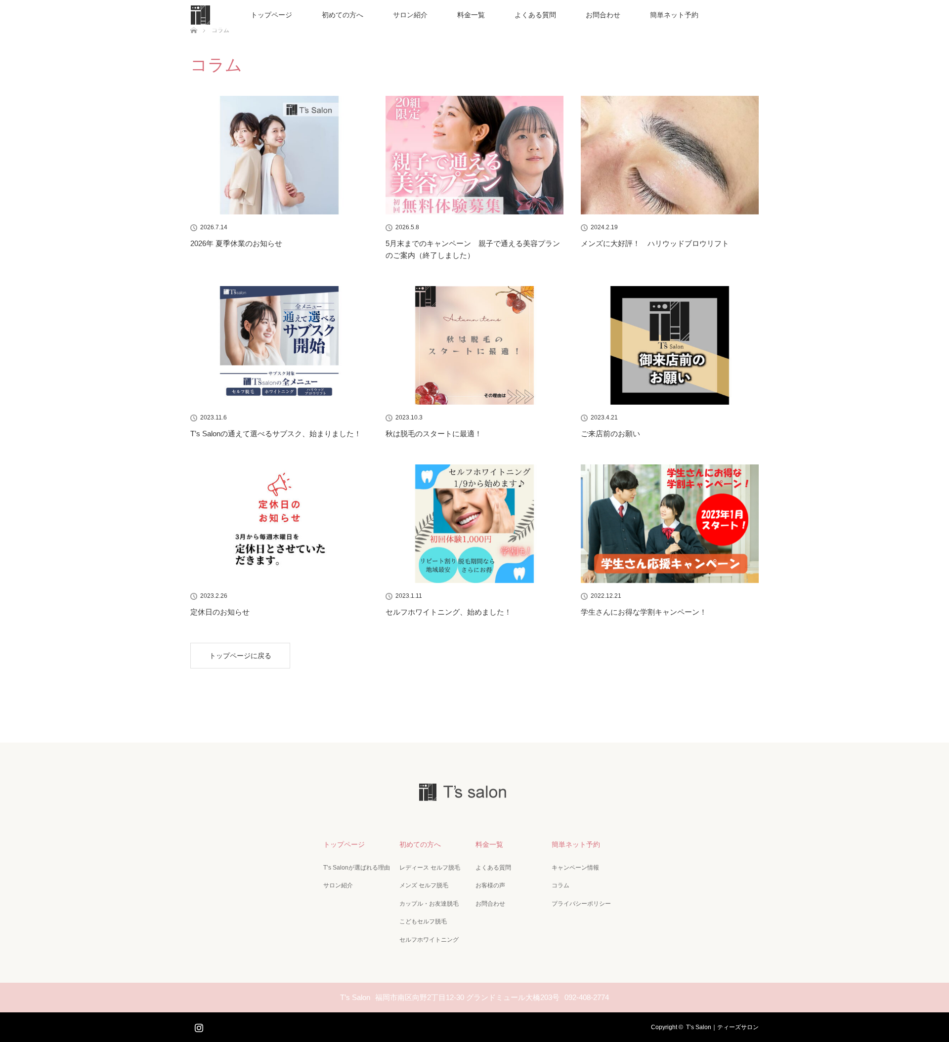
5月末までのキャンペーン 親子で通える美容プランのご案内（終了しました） (473, 249)
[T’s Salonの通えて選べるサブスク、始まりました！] (279, 345)
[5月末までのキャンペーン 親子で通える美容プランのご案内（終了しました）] (474, 155)
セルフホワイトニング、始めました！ (449, 612)
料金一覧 (471, 15)
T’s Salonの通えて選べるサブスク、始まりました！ (275, 433)
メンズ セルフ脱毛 (423, 885)
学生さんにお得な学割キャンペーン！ (644, 612)
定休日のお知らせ (220, 612)
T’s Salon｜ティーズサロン (722, 1027)
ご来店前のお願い (610, 433)
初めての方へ (342, 15)
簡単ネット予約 (674, 15)
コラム (560, 885)
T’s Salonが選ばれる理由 (356, 867)
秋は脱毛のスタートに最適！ (434, 433)
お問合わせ (603, 15)
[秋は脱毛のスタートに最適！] (474, 345)
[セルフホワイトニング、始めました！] (474, 523)
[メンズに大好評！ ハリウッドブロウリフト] (670, 155)
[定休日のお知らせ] (279, 523)
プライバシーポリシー (581, 903)
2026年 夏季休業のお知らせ (236, 243)
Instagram (197, 1025)
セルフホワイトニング (429, 939)
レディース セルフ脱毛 (429, 867)
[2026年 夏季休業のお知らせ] (279, 155)
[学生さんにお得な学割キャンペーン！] (670, 523)
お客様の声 (490, 885)
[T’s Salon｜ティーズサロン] (474, 795)
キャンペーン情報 (575, 867)
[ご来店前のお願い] (670, 345)
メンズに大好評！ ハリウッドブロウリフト (655, 243)
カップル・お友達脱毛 (429, 903)
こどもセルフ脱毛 (423, 921)
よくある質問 (535, 15)
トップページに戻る (240, 656)
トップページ (271, 15)
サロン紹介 (410, 15)
